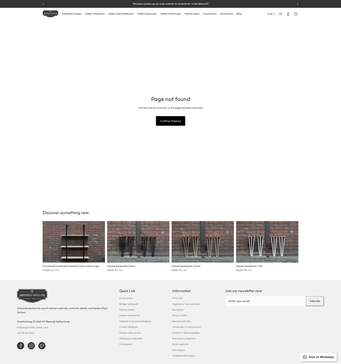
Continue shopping (170, 121)
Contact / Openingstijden (186, 332)
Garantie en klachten (184, 338)
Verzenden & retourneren (186, 326)
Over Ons (177, 298)
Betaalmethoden (181, 321)
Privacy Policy (179, 315)
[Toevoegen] (99, 257)
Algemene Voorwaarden (186, 304)
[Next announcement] (297, 4)
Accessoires (126, 298)
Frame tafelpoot (128, 326)
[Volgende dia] (99, 242)
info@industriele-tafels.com (32, 327)
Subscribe (315, 301)
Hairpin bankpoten (129, 315)
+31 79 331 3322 (25, 333)
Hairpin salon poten (130, 332)
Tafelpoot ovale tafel (131, 338)
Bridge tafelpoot (128, 304)
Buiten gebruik (180, 344)
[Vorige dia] (48, 242)
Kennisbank (178, 350)
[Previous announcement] (43, 4)
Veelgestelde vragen (183, 355)
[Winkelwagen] (296, 14)
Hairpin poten (127, 309)
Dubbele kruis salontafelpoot (135, 321)
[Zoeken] (281, 14)
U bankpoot (125, 344)
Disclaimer (178, 309)
